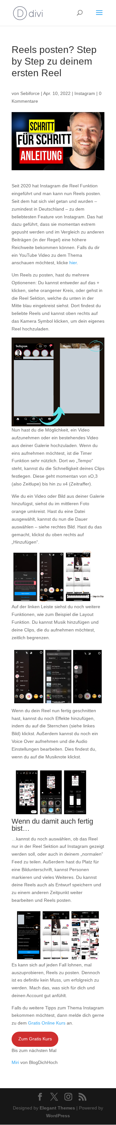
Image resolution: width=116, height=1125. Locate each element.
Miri (15, 1062)
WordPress (58, 1115)
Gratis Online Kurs (46, 1023)
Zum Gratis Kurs (35, 1038)
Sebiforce (30, 93)
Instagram (84, 93)
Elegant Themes (57, 1107)
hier (73, 262)
